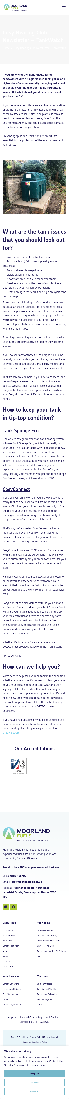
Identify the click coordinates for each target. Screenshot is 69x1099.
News (5, 956)
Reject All (34, 1091)
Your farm (7, 940)
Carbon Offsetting (45, 930)
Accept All (34, 1073)
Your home (8, 930)
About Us (7, 951)
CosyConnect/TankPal (47, 989)
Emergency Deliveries (12, 989)
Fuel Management (11, 994)
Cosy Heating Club (45, 946)
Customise (34, 1082)
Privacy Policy (36, 1037)
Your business (9, 935)
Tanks (39, 956)
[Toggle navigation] (55, 7)
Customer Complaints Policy (34, 1042)
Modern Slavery (50, 1037)
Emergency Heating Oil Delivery (51, 951)
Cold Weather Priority (47, 935)
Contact (6, 961)
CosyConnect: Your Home (48, 940)
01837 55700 (11, 732)
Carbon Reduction (11, 946)
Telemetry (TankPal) (12, 1004)
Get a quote (8, 966)
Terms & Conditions (19, 1037)
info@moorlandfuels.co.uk (26, 881)
